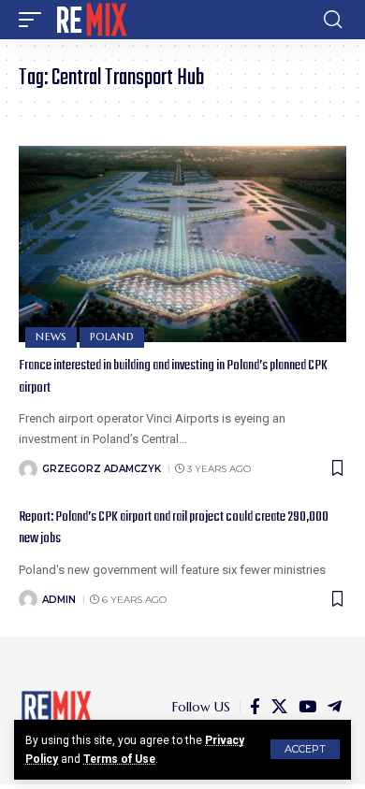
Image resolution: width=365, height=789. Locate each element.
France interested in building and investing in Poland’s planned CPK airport (173, 376)
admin (59, 600)
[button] (305, 749)
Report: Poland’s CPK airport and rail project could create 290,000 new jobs (173, 528)
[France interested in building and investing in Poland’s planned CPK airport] (182, 244)
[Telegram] (334, 707)
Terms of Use (119, 759)
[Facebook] (255, 707)
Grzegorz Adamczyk (101, 469)
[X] (279, 707)
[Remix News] (90, 19)
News (51, 336)
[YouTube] (307, 707)
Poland (112, 336)
